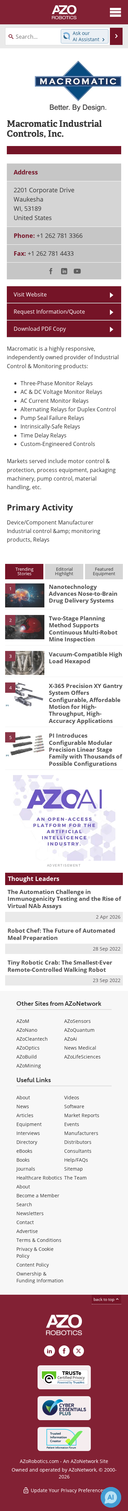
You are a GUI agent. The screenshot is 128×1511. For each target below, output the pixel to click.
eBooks (24, 1151)
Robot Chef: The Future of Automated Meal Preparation (61, 934)
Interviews (28, 1133)
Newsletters (30, 1213)
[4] (24, 694)
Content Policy (32, 1264)
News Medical (80, 1047)
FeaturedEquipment (104, 571)
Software (74, 1106)
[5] (24, 744)
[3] (24, 662)
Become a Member (37, 1195)
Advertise (27, 1231)
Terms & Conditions (38, 1240)
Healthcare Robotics (39, 1177)
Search (24, 1204)
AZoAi (70, 1039)
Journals (25, 1168)
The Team (75, 1177)
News (22, 1106)
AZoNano (26, 1030)
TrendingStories (24, 571)
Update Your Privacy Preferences (67, 1490)
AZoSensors (77, 1021)
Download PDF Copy (40, 329)
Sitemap (73, 1168)
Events (71, 1124)
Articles (24, 1115)
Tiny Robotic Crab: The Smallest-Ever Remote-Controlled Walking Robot (60, 965)
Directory (26, 1142)
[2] (24, 627)
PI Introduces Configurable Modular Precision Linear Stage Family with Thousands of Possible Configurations (85, 749)
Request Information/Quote (49, 311)
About (23, 1097)
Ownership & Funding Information (39, 1277)
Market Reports (81, 1115)
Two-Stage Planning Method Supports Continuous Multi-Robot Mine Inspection (83, 628)
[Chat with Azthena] (111, 1497)
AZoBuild (26, 1056)
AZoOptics (28, 1047)
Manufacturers (81, 1133)
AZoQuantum (79, 1030)
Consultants (77, 1151)
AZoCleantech (32, 1039)
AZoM (22, 1021)
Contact (25, 1222)
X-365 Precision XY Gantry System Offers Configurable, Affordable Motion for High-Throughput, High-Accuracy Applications (86, 703)
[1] (24, 595)
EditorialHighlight (64, 571)
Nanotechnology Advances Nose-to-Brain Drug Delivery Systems (83, 594)
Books (23, 1160)
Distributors (77, 1142)
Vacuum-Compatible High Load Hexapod (85, 657)
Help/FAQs (76, 1160)
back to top (104, 1299)
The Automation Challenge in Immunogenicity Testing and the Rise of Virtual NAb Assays (64, 899)
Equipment (29, 1124)
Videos (71, 1097)
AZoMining (28, 1065)
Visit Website (30, 294)
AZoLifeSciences (82, 1056)
